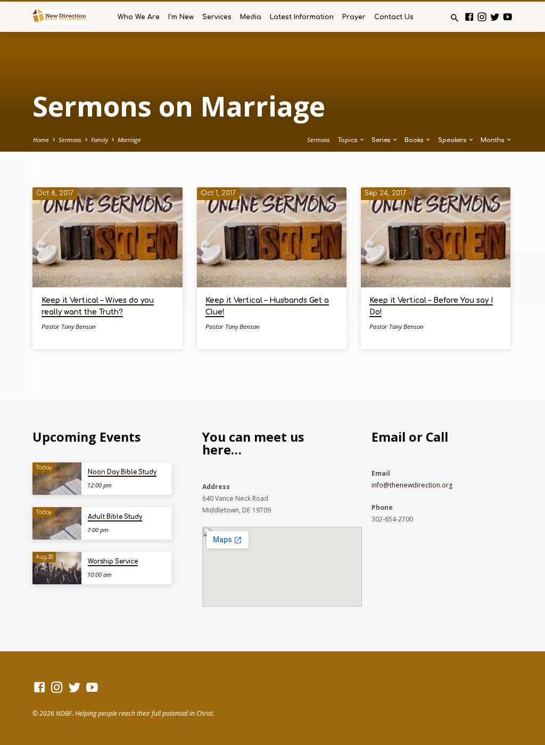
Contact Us (394, 17)
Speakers (453, 140)
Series (381, 140)
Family (99, 140)
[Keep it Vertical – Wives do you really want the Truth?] (107, 237)
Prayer (354, 17)
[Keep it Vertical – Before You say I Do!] (435, 237)
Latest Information (302, 17)
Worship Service (113, 561)
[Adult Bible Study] (56, 523)
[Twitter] (495, 17)
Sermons (70, 140)
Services (217, 17)
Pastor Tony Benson (69, 326)
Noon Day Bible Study (122, 472)
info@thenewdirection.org (411, 485)
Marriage (129, 140)
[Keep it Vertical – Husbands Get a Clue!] (271, 237)
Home (41, 140)
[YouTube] (507, 17)
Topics (348, 140)
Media (250, 17)
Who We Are (139, 17)
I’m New (181, 17)
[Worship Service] (56, 568)
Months (493, 140)
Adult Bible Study (115, 517)
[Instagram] (482, 17)
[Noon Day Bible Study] (56, 478)
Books (414, 140)
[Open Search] (455, 18)
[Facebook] (469, 17)
